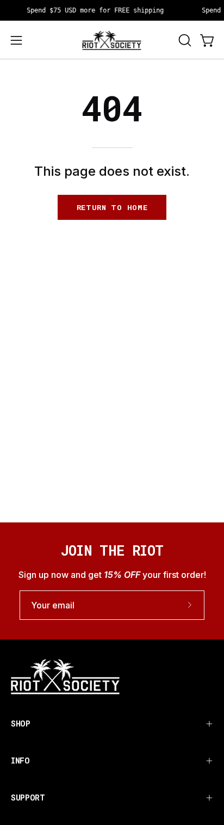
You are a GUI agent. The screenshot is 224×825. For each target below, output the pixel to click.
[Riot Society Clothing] (112, 40)
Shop (20, 723)
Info (20, 760)
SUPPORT (28, 797)
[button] (183, 40)
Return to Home (112, 207)
